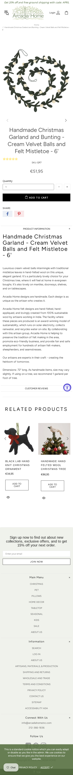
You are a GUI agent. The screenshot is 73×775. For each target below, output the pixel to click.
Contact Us (36, 696)
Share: (7, 208)
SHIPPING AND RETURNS (36, 672)
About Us (36, 632)
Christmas (36, 584)
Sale (36, 626)
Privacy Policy (36, 690)
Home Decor (36, 602)
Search (36, 648)
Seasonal (36, 614)
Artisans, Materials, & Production (36, 666)
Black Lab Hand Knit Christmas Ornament (17, 465)
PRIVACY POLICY (28, 767)
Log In (36, 654)
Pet (37, 590)
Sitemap (36, 702)
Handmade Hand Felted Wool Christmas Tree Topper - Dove (53, 467)
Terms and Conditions (36, 684)
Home (36, 25)
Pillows (36, 596)
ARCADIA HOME (28, 12)
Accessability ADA (36, 708)
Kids (36, 620)
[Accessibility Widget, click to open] (67, 388)
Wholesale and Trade (36, 678)
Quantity (7, 181)
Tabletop (36, 608)
